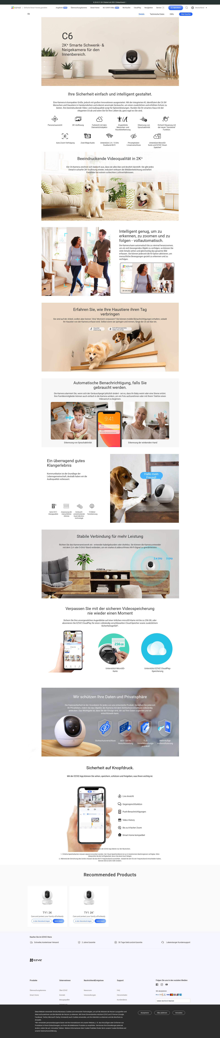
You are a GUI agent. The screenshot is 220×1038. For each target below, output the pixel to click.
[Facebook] (157, 984)
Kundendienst (122, 1000)
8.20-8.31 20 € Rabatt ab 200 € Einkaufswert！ (110, 2)
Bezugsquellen (64, 1000)
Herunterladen (122, 995)
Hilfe (172, 14)
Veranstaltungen (90, 995)
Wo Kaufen (126, 8)
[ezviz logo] (16, 7)
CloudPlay (137, 8)
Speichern (177, 8)
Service (158, 8)
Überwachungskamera (79, 8)
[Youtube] (167, 984)
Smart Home (94, 8)
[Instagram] (162, 984)
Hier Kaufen (186, 14)
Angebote (61, 8)
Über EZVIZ (63, 990)
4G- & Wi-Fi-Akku (110, 8)
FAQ (118, 990)
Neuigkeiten (148, 8)
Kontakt (62, 995)
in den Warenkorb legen (41, 921)
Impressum (63, 1004)
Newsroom (88, 990)
